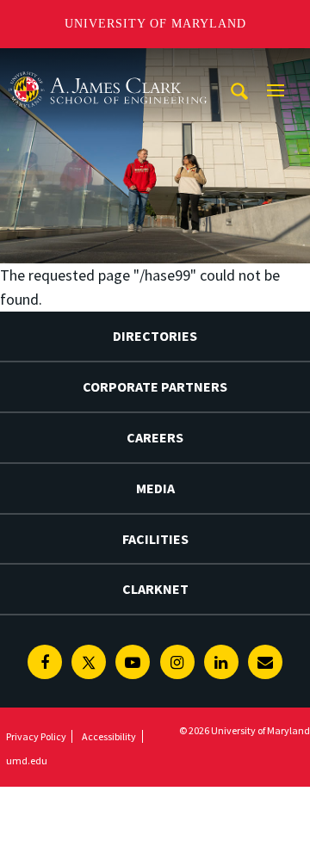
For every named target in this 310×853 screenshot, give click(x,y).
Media (155, 488)
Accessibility (109, 736)
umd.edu (26, 760)
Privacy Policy (36, 736)
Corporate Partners (155, 386)
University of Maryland (155, 23)
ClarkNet (155, 588)
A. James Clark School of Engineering (108, 64)
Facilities (155, 538)
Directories (155, 335)
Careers (155, 437)
